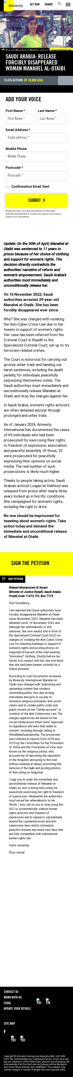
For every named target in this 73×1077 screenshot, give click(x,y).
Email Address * (18, 130)
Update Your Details (17, 1009)
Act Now (35, 4)
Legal (7, 1003)
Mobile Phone (16, 149)
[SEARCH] (59, 4)
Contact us (11, 992)
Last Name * (47, 111)
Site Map (9, 1024)
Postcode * (14, 168)
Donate (49, 4)
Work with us (13, 997)
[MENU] (68, 4)
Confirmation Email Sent (30, 186)
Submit (34, 201)
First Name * (15, 111)
